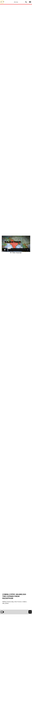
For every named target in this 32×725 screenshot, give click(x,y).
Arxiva (16, 2)
